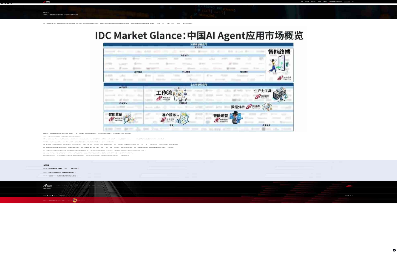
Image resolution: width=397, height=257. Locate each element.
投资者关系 (325, 1)
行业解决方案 (313, 1)
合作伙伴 (319, 1)
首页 (302, 1)
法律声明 (55, 195)
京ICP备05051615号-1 (69, 200)
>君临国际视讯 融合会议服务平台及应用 (335, 1)
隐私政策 (50, 195)
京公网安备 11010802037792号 (81, 200)
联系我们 (350, 185)
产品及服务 (307, 1)
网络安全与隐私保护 (62, 195)
